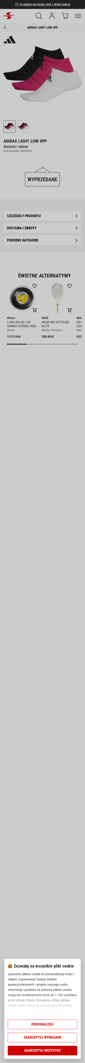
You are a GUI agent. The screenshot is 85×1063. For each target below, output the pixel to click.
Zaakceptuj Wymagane (42, 1037)
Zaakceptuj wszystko (42, 1050)
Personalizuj (42, 1024)
